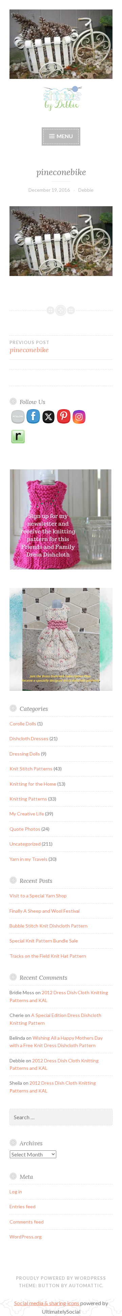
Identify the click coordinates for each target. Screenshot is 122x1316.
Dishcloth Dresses (28, 738)
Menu (65, 136)
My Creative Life (26, 813)
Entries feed (22, 1206)
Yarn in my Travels (28, 859)
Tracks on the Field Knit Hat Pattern (47, 956)
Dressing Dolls (24, 754)
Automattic (85, 1285)
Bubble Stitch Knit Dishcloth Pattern (48, 926)
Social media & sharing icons (47, 1303)
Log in (15, 1191)
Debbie (86, 190)
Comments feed (26, 1222)
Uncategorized (25, 844)
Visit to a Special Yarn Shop (38, 895)
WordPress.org (25, 1236)
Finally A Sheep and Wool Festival (44, 911)
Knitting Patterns (28, 799)
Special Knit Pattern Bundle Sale (43, 940)
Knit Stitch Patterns (31, 768)
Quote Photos (24, 829)
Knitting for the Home (32, 784)
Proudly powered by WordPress (61, 1278)
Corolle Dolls (22, 723)
